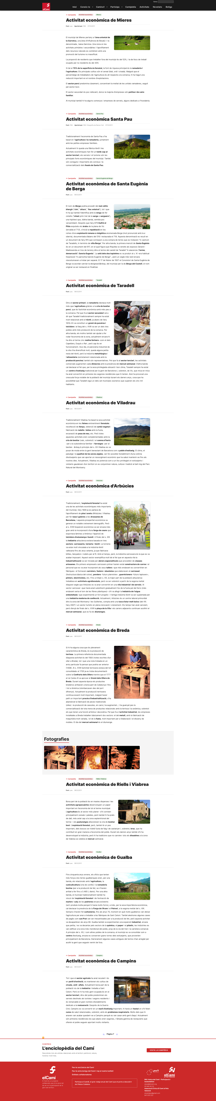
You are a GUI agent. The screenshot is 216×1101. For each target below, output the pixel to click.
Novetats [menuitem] (157, 7)
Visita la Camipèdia (159, 1050)
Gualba (98, 852)
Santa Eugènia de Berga (104, 178)
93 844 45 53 (149, 1086)
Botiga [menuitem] (169, 7)
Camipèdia (71, 15)
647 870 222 (148, 1095)
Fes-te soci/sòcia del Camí (83, 1067)
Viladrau (99, 397)
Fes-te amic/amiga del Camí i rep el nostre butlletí (92, 1071)
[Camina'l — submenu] (107, 7)
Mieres (98, 14)
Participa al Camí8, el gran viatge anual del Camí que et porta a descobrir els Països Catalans (103, 1083)
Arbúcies (99, 480)
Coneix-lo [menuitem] (85, 7)
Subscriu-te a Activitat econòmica (43, 1038)
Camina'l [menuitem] (100, 7)
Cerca (155, 1)
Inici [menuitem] (75, 7)
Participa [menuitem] (114, 7)
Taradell (99, 280)
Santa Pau (99, 114)
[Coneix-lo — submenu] (92, 7)
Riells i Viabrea (101, 779)
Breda (98, 625)
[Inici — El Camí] (46, 7)
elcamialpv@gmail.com (152, 1093)
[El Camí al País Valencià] (169, 1072)
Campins (99, 955)
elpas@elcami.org (150, 1084)
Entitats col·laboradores (82, 1074)
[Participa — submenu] (122, 7)
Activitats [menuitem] (144, 7)
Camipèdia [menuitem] (130, 7)
